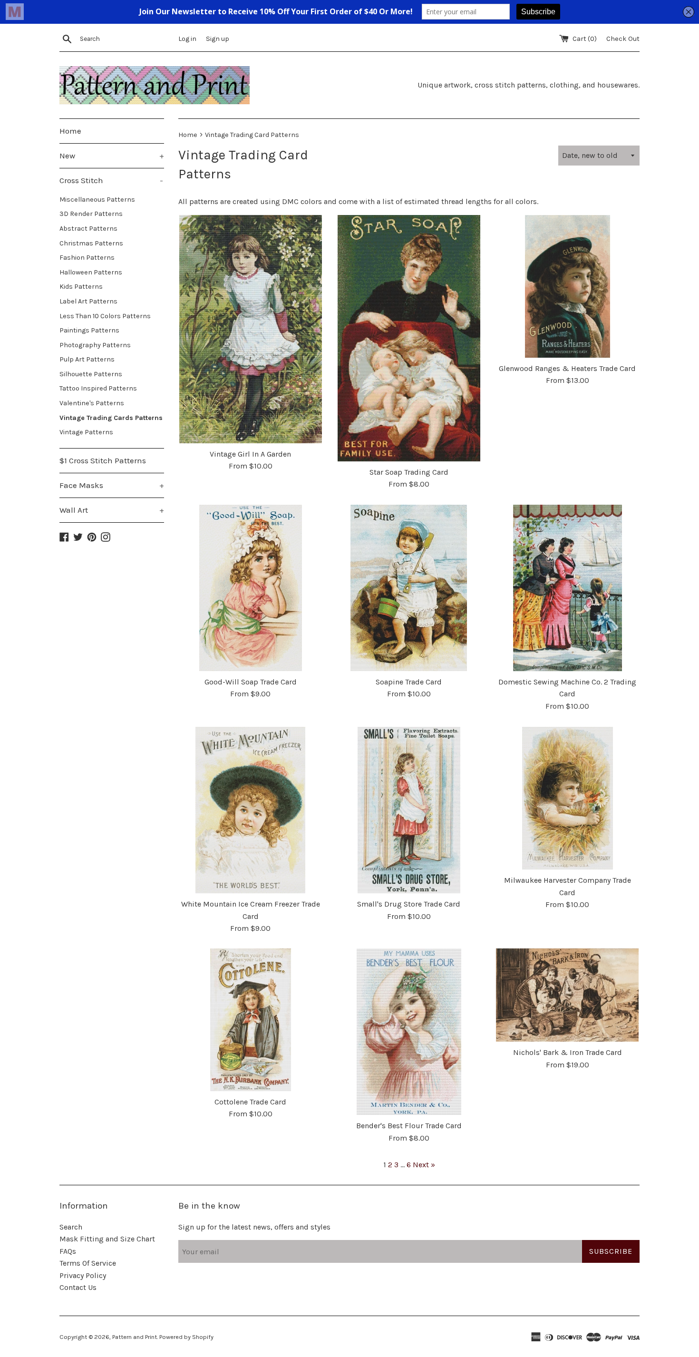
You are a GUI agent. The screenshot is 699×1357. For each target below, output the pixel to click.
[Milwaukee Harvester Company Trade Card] (567, 798)
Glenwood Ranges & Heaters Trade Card (567, 368)
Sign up (217, 39)
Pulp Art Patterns (87, 359)
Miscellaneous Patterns (97, 199)
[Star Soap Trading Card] (409, 338)
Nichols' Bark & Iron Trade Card (567, 1052)
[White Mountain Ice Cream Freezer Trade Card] (250, 810)
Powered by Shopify (186, 1336)
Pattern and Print (134, 1336)
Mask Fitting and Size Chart (107, 1238)
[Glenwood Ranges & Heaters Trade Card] (567, 286)
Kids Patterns (81, 287)
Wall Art (111, 510)
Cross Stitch (111, 180)
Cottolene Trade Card (250, 1101)
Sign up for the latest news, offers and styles (254, 1226)
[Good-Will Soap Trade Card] (250, 588)
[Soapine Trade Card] (409, 588)
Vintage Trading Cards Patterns (111, 418)
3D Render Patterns (91, 214)
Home (70, 131)
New (111, 155)
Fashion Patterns (87, 258)
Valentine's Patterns (91, 403)
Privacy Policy (82, 1275)
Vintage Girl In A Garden (250, 454)
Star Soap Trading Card (408, 472)
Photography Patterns (95, 345)
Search (70, 1226)
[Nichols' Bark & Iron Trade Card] (567, 995)
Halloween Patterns (90, 272)
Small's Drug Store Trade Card (408, 903)
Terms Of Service (87, 1263)
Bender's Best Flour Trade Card (409, 1125)
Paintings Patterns (89, 330)
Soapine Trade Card (409, 681)
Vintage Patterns (86, 432)
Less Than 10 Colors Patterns (105, 316)
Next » (424, 1164)
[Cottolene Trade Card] (250, 1019)
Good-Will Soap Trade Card (250, 681)
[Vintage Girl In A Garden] (250, 329)
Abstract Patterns (88, 229)
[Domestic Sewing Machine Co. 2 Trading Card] (567, 588)
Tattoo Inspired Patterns (98, 388)
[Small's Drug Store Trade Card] (409, 810)
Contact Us (78, 1287)
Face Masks (111, 485)
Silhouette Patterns (90, 374)
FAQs (67, 1251)
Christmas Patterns (91, 243)
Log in (187, 39)
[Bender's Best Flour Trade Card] (409, 1031)
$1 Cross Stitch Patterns (102, 460)
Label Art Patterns (88, 301)
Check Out (623, 39)
